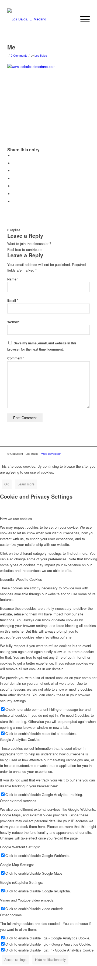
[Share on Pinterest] (14, 178)
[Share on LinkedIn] (14, 186)
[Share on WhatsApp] (14, 170)
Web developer (51, 453)
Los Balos (40, 55)
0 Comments (19, 55)
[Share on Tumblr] (14, 193)
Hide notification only (50, 959)
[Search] (69, 19)
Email (12, 300)
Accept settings (15, 959)
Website (13, 322)
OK (6, 484)
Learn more (26, 484)
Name (13, 279)
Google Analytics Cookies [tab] (20, 739)
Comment (16, 358)
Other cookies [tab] (11, 914)
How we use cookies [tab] (16, 518)
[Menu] (82, 19)
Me (11, 47)
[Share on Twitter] (14, 163)
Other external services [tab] (18, 800)
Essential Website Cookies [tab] (21, 579)
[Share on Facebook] (14, 155)
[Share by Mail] (14, 201)
